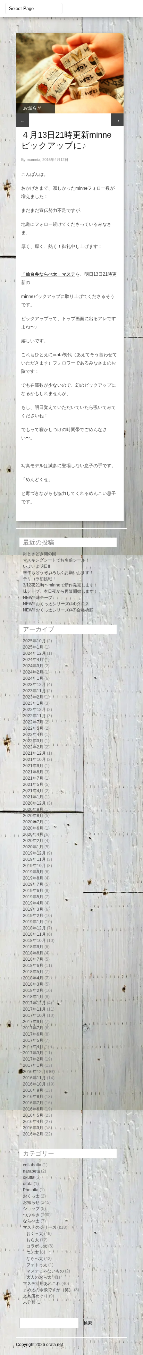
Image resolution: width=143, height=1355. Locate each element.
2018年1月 (33, 996)
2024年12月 (34, 653)
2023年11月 (34, 690)
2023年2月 (33, 697)
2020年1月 (33, 846)
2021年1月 (33, 797)
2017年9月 (33, 1021)
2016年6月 (33, 1109)
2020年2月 (33, 840)
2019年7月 (33, 884)
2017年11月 (34, 1009)
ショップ (31, 1208)
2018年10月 (34, 940)
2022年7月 (33, 722)
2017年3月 (33, 1052)
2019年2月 (33, 915)
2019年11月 (34, 859)
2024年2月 (33, 672)
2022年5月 (33, 728)
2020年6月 (33, 828)
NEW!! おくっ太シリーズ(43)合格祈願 (58, 610)
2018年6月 (33, 965)
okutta (28, 1177)
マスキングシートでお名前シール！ (56, 560)
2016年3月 (33, 1127)
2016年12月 (34, 1071)
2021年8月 (33, 772)
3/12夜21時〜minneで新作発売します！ (60, 585)
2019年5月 (33, 896)
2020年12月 (34, 803)
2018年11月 (34, 934)
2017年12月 (34, 1003)
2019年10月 (34, 865)
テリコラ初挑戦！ (39, 578)
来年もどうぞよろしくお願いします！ (58, 572)
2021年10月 (34, 759)
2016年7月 (33, 1102)
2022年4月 (33, 734)
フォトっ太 (36, 1264)
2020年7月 (33, 822)
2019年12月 (34, 853)
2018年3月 (33, 984)
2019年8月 (33, 878)
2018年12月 (34, 928)
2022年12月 (34, 709)
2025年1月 (33, 647)
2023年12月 (34, 684)
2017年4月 (33, 1046)
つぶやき (31, 1214)
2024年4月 (33, 659)
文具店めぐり (35, 1296)
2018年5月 (33, 971)
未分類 (29, 1302)
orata (28, 1183)
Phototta (31, 1189)
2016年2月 (33, 1134)
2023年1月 (33, 703)
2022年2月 (33, 747)
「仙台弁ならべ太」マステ (48, 274)
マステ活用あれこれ (41, 1283)
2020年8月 (33, 815)
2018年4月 (33, 978)
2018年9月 (33, 946)
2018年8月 (33, 953)
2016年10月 (34, 1084)
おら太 (32, 1239)
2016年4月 (33, 1121)
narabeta (31, 1171)
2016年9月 (33, 1090)
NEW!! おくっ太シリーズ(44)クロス (56, 603)
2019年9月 (33, 871)
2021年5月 (33, 784)
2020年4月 (33, 834)
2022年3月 (33, 740)
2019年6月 (33, 890)
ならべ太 (31, 1221)
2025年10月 (34, 640)
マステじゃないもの (45, 1271)
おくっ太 (31, 1196)
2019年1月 (33, 921)
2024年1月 (33, 678)
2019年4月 (33, 903)
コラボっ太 (36, 1246)
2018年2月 (33, 990)
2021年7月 (33, 778)
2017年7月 (33, 1028)
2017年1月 (33, 1065)
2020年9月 (33, 809)
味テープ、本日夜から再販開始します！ (60, 591)
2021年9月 (33, 765)
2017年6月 (33, 1034)
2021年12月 (34, 753)
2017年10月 (34, 1015)
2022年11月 (34, 715)
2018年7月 (33, 959)
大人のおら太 (38, 1277)
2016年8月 (33, 1096)
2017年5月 (33, 1040)
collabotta (32, 1165)
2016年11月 (34, 1077)
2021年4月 (33, 790)
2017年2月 (33, 1059)
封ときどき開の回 (39, 553)
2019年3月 (33, 909)
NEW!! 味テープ (37, 597)
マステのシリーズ (39, 1227)
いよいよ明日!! (36, 566)
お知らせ (32, 108)
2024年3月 (33, 665)
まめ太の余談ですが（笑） (48, 1289)
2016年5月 (33, 1115)
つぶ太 (32, 1252)
